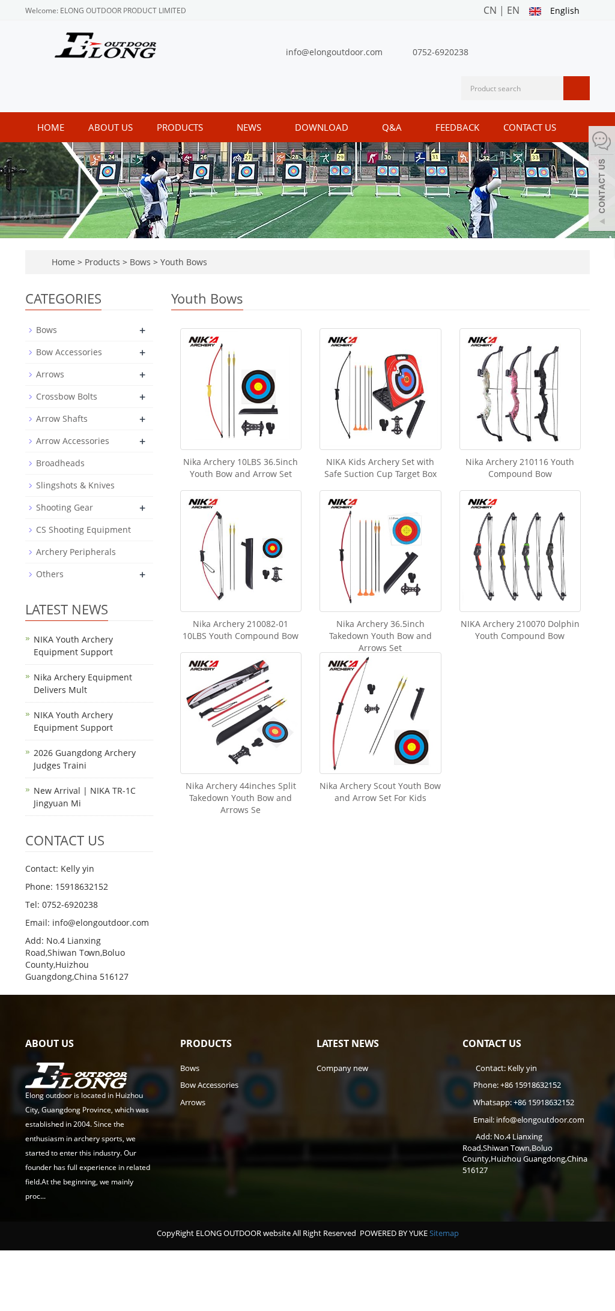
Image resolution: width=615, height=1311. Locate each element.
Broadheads (60, 463)
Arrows (50, 374)
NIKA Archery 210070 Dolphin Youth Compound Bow (520, 629)
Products (181, 127)
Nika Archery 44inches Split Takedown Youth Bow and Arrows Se (241, 797)
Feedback (457, 127)
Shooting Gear (64, 507)
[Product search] (576, 88)
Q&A (393, 127)
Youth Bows (182, 262)
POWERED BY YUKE (394, 1233)
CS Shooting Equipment (83, 529)
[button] (209, 127)
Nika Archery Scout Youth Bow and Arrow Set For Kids (380, 791)
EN (513, 10)
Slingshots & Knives (75, 485)
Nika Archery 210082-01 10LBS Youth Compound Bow (240, 629)
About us (110, 127)
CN (490, 10)
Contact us (529, 127)
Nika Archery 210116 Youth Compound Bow (519, 467)
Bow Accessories (69, 352)
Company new (342, 1068)
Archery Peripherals (76, 551)
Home (50, 127)
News (250, 127)
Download (323, 127)
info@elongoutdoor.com (334, 52)
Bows (140, 262)
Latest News (348, 1043)
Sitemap (444, 1233)
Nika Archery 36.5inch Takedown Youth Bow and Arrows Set (380, 635)
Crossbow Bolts (66, 396)
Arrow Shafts (62, 418)
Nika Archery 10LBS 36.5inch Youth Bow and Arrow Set (240, 467)
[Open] (602, 180)
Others (50, 574)
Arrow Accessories (72, 440)
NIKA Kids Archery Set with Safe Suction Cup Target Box (380, 467)
